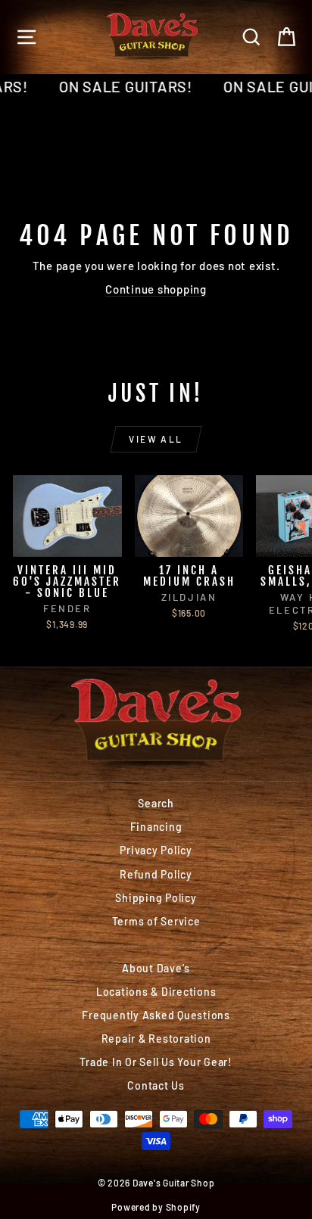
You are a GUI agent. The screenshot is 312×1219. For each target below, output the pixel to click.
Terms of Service (156, 921)
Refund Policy (156, 874)
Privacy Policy (156, 850)
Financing (156, 826)
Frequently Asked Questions (156, 1015)
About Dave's (156, 968)
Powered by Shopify (156, 1207)
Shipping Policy (155, 897)
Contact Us (156, 1085)
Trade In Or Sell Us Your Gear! (156, 1062)
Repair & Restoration (156, 1038)
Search (156, 803)
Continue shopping (156, 289)
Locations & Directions (156, 991)
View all (156, 439)
